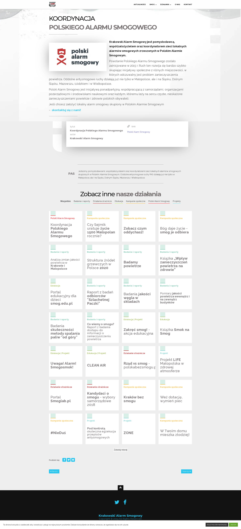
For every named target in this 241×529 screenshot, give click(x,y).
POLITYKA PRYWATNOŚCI (217, 525)
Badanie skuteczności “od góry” (64, 338)
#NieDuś (56, 442)
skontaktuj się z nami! (66, 110)
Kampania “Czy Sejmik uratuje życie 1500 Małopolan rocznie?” (98, 232)
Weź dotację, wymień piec (170, 408)
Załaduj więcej (120, 450)
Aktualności (140, 4)
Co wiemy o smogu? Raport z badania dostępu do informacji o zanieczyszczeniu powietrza (102, 334)
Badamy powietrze (138, 271)
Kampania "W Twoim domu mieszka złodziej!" (175, 436)
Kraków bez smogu (138, 406)
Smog (152, 4)
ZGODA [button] (233, 525)
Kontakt (188, 4)
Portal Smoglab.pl (65, 406)
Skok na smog (170, 339)
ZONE (127, 440)
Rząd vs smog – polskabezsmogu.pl (138, 372)
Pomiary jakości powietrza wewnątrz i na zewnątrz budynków (172, 302)
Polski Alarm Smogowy (138, 132)
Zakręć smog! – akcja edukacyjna (137, 339)
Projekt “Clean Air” (102, 374)
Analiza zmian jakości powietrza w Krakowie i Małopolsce (64, 269)
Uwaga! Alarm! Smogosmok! (61, 373)
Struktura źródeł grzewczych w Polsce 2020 (101, 270)
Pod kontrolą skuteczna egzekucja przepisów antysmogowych (100, 437)
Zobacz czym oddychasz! (133, 238)
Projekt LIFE (169, 372)
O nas (177, 4)
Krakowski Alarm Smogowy (120, 516)
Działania (164, 4)
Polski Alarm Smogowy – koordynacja (60, 233)
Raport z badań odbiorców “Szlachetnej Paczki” (99, 301)
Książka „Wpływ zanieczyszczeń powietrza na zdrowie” (172, 267)
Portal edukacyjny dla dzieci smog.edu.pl (65, 304)
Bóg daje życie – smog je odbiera (172, 238)
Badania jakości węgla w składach (138, 305)
